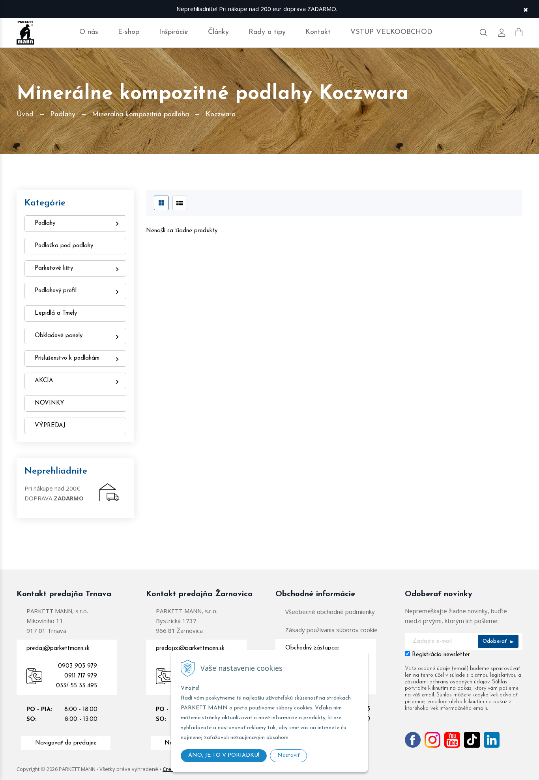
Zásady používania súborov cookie (331, 630)
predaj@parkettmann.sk (58, 648)
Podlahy (62, 114)
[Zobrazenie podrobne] (179, 203)
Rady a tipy (267, 32)
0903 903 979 (77, 666)
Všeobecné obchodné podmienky (330, 612)
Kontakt (318, 32)
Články (218, 32)
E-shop (128, 32)
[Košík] (518, 32)
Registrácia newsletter (441, 655)
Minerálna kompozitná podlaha (140, 114)
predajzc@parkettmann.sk (190, 648)
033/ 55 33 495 (76, 686)
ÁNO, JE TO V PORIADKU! (223, 755)
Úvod (25, 114)
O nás (88, 32)
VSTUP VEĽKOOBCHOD (391, 32)
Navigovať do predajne (66, 743)
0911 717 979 (80, 676)
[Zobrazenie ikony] (161, 203)
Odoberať (496, 641)
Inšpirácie (173, 32)
